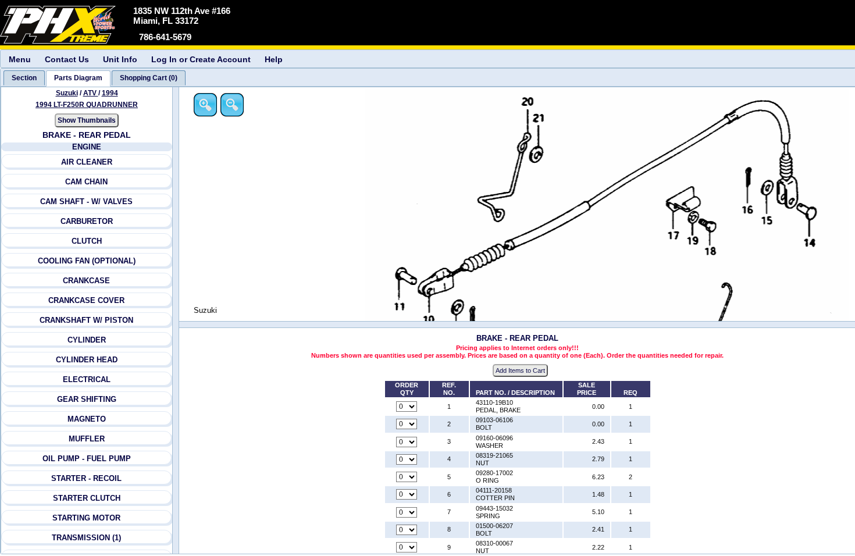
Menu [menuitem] (20, 59)
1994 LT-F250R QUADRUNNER (86, 105)
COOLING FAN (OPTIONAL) (87, 260)
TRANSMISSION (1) (86, 537)
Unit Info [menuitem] (120, 59)
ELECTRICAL (87, 379)
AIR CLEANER (86, 162)
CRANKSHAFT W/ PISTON (86, 320)
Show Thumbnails (87, 120)
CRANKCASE (86, 280)
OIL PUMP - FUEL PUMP (86, 458)
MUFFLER (87, 438)
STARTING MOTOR (86, 518)
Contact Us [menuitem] (67, 59)
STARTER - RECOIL (86, 478)
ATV (90, 93)
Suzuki (67, 93)
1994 (110, 93)
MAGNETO (86, 419)
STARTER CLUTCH (86, 498)
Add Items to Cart (520, 370)
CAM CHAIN (86, 181)
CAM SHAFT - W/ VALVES (86, 201)
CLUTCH (87, 241)
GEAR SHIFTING (86, 399)
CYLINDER (86, 340)
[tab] (24, 77)
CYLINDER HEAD (86, 359)
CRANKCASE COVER (86, 300)
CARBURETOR (86, 221)
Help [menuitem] (274, 59)
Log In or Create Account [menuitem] (201, 59)
